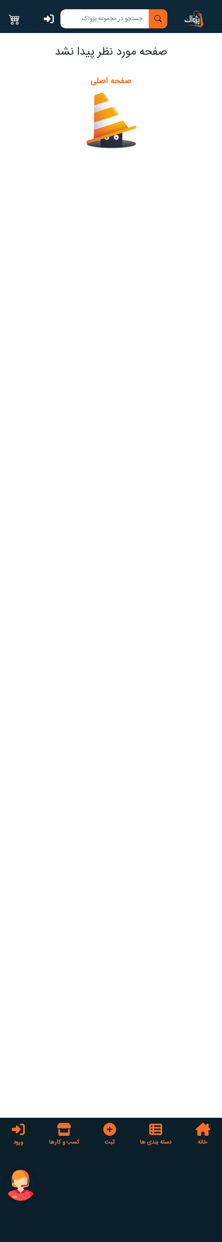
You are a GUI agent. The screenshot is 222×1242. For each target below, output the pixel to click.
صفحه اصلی (111, 81)
